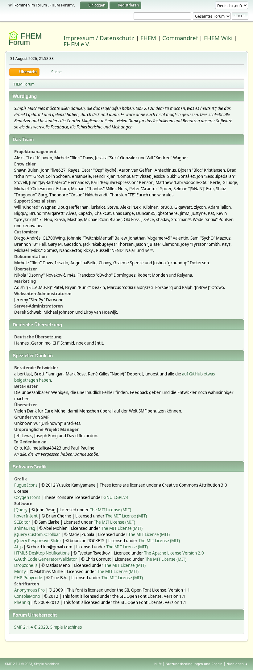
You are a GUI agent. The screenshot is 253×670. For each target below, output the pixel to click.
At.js (18, 547)
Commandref (180, 38)
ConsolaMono (27, 596)
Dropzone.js (25, 565)
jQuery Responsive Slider (37, 540)
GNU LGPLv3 (115, 497)
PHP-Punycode (28, 577)
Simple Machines (66, 627)
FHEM (148, 38)
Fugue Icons (25, 485)
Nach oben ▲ (237, 663)
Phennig (22, 602)
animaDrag (24, 528)
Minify (20, 571)
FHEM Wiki (218, 38)
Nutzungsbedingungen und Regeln (194, 663)
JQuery (20, 510)
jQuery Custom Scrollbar (37, 534)
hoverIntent (26, 516)
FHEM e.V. (77, 44)
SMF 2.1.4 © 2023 (31, 627)
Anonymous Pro (29, 590)
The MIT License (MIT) (110, 510)
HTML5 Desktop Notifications (41, 553)
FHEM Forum (25, 39)
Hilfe (158, 663)
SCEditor (22, 522)
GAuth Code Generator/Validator (45, 559)
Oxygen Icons (27, 497)
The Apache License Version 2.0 (174, 553)
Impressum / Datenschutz (99, 38)
